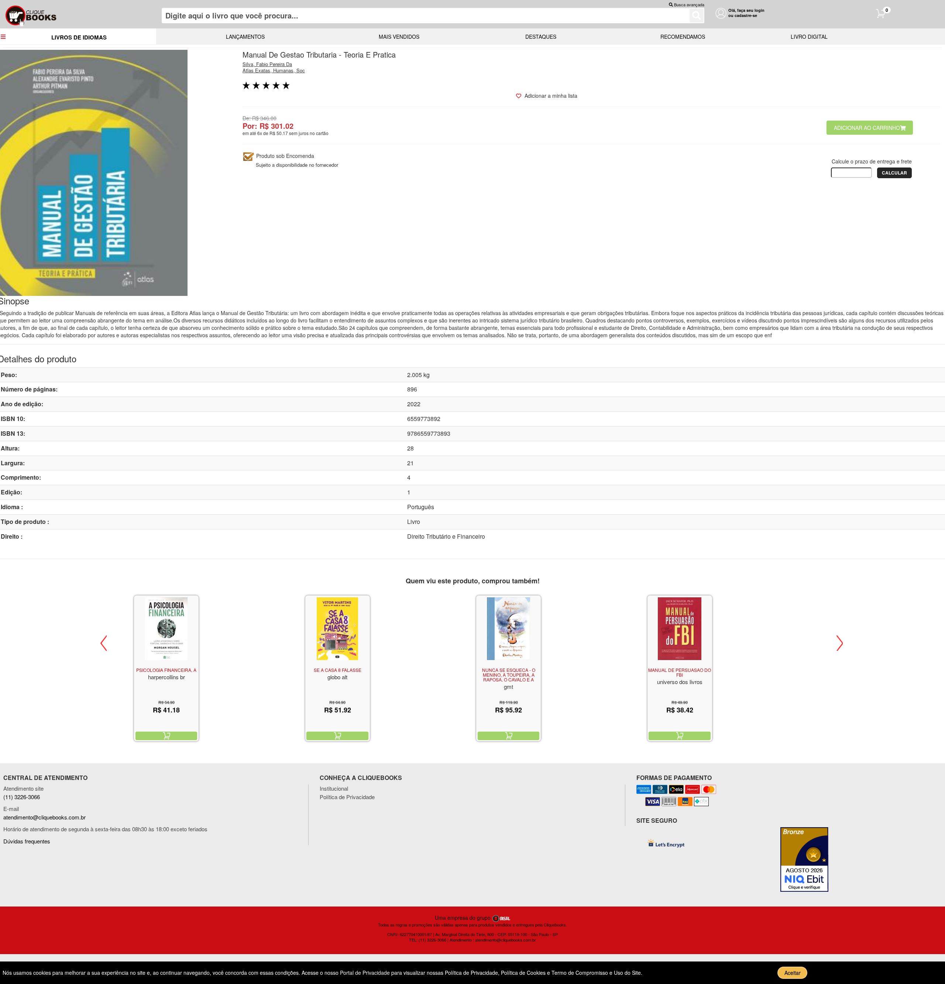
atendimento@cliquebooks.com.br (44, 817)
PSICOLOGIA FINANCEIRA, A (166, 670)
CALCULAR (894, 172)
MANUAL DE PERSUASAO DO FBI (679, 672)
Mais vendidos (399, 36)
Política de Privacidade (347, 797)
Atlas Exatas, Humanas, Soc (274, 70)
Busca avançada (689, 4)
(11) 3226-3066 (21, 797)
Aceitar (792, 972)
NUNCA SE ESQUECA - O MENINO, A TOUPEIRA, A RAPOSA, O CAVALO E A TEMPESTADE (508, 677)
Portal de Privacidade (365, 972)
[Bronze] (807, 859)
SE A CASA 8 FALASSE (337, 670)
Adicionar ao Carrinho (867, 127)
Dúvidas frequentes (26, 841)
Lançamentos (245, 36)
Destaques (540, 36)
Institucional (334, 788)
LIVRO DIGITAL (809, 36)
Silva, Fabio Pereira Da (267, 64)
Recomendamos (682, 36)
